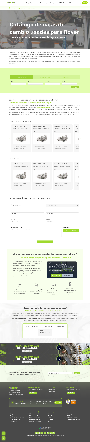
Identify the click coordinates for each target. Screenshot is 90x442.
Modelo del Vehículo (51, 203)
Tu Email (13, 219)
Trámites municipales (34, 417)
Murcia (44, 403)
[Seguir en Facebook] (36, 433)
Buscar (85, 2)
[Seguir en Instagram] (39, 433)
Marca (28, 8)
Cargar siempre (68, 275)
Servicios (50, 416)
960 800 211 (32, 392)
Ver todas (58, 402)
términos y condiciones (67, 270)
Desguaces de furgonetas (17, 417)
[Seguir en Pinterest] (53, 433)
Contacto (50, 419)
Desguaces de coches (16, 414)
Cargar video (57, 275)
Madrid (31, 401)
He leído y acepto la (59, 376)
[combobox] (18, 84)
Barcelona (38, 401)
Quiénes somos (52, 414)
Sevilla (50, 401)
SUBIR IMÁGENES (72, 230)
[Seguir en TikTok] (42, 433)
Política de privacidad (72, 416)
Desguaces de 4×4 (15, 419)
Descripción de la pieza (17, 227)
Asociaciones (13, 421)
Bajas (32, 3)
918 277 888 (70, 392)
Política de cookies (72, 417)
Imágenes (67, 227)
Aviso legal (70, 414)
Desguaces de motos (15, 416)
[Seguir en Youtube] (45, 433)
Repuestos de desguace (73, 389)
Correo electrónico (52, 371)
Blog (49, 421)
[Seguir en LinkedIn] (51, 433)
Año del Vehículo (15, 211)
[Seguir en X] (48, 433)
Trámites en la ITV (33, 416)
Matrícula (48, 211)
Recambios (44, 3)
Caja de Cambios (22, 8)
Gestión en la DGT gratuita (36, 389)
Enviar (77, 373)
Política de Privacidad (63, 376)
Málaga (32, 403)
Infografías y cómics (34, 419)
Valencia (45, 401)
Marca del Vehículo (16, 203)
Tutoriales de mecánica (35, 421)
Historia (50, 417)
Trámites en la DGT (34, 414)
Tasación (57, 3)
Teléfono (48, 219)
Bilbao (37, 403)
